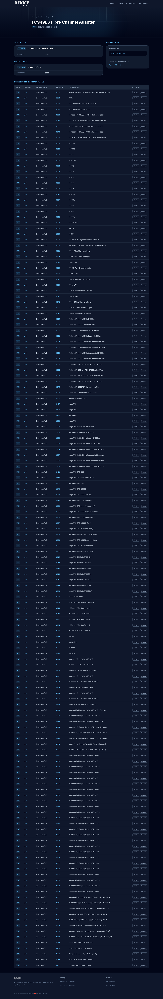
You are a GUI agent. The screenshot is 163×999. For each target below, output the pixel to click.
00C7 (58, 863)
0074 (58, 727)
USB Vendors (143, 3)
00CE (58, 546)
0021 (58, 103)
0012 (58, 217)
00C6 (58, 857)
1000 (25, 92)
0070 (58, 710)
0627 (58, 296)
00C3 (58, 891)
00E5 (58, 319)
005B (58, 506)
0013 (58, 194)
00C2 (58, 886)
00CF (58, 551)
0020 (58, 109)
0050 (58, 659)
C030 (58, 619)
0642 (58, 302)
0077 (58, 738)
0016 (58, 580)
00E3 (58, 359)
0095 (58, 835)
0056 (58, 670)
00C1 (58, 880)
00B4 (58, 370)
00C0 (58, 874)
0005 (58, 160)
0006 (58, 183)
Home (112, 3)
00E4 (58, 342)
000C (58, 211)
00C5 (58, 852)
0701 (58, 240)
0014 (58, 585)
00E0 (58, 353)
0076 (58, 733)
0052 (58, 534)
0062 (58, 704)
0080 (58, 755)
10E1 (58, 432)
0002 (58, 172)
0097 (58, 812)
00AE (58, 920)
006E (58, 789)
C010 (58, 608)
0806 (58, 648)
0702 (58, 965)
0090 (58, 818)
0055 (58, 693)
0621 (58, 251)
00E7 (58, 347)
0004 (58, 166)
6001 (58, 245)
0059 (58, 517)
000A (58, 143)
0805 (58, 642)
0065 (58, 750)
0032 (58, 126)
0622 (58, 279)
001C (58, 557)
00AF (58, 903)
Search (120, 3)
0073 (58, 495)
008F (58, 200)
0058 (58, 699)
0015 (58, 568)
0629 (58, 274)
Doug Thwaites (42, 993)
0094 (58, 829)
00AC (58, 908)
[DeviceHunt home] (21, 3)
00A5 (58, 387)
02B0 (58, 948)
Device (143, 92)
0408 (58, 410)
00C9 (58, 840)
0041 (58, 137)
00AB (58, 925)
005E (58, 676)
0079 (58, 500)
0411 (58, 472)
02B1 (58, 954)
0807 (58, 653)
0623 (58, 285)
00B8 (58, 393)
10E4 (58, 449)
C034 (58, 625)
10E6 (58, 438)
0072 (58, 721)
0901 (58, 228)
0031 (58, 120)
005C (58, 665)
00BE (58, 914)
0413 (58, 478)
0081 (58, 761)
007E (58, 942)
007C (58, 489)
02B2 (58, 959)
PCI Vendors (130, 3)
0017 (58, 563)
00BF (58, 897)
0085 (58, 784)
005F (58, 523)
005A (58, 682)
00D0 (58, 937)
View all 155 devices (116, 65)
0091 (58, 823)
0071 (58, 597)
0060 (58, 483)
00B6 (58, 381)
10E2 (58, 444)
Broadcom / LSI (42, 17)
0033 (58, 92)
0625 (58, 262)
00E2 (58, 336)
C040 (58, 631)
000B (58, 223)
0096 (58, 806)
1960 (58, 421)
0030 (58, 115)
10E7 (58, 455)
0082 (58, 767)
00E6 (58, 330)
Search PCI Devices (67, 982)
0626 (58, 291)
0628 (58, 268)
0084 (58, 778)
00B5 (58, 376)
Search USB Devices (67, 985)
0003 (58, 177)
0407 (58, 404)
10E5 (58, 427)
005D (58, 529)
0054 (58, 687)
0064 (58, 744)
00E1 (58, 325)
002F (58, 512)
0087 (58, 801)
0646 (58, 308)
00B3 (58, 364)
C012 (58, 614)
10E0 (58, 461)
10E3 (58, 466)
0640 (58, 313)
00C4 (58, 846)
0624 (58, 257)
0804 (58, 636)
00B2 (58, 602)
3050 (58, 716)
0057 (58, 398)
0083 (58, 772)
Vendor (136, 92)
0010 (58, 149)
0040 (58, 132)
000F (58, 189)
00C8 (58, 869)
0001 (58, 154)
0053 (58, 540)
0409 (58, 415)
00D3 (58, 591)
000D (58, 206)
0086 (58, 795)
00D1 (58, 931)
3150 (58, 98)
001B (58, 574)
